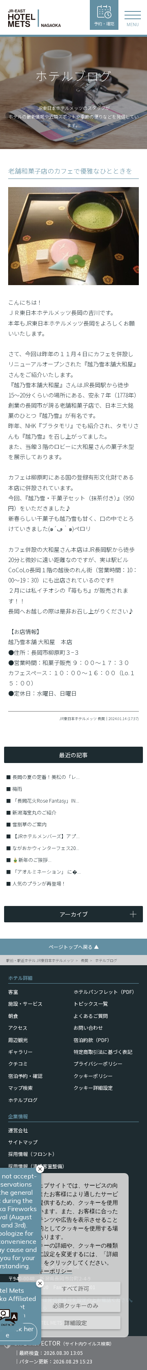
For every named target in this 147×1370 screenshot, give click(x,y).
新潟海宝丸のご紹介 (34, 812)
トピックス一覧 (91, 1003)
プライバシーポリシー (98, 1063)
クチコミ (18, 1063)
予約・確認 (104, 23)
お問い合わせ (88, 1027)
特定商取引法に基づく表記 (103, 1051)
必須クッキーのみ (75, 1305)
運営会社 (18, 1130)
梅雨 (17, 788)
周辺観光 (18, 1039)
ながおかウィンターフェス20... (45, 847)
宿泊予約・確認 (25, 1075)
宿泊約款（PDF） (93, 1039)
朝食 (13, 1015)
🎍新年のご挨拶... (31, 859)
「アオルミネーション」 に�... (46, 871)
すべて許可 (75, 1288)
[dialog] (73, 1255)
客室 (13, 991)
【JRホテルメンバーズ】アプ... (46, 835)
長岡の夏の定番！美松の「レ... (46, 776)
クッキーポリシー (93, 1075)
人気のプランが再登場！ (39, 883)
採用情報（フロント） (32, 1153)
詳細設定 (75, 1323)
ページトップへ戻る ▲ (74, 946)
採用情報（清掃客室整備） (37, 1165)
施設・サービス (25, 1003)
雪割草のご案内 (29, 824)
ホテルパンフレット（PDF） (105, 991)
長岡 (84, 960)
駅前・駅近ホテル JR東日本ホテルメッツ (40, 960)
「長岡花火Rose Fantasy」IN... (45, 800)
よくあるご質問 (91, 1015)
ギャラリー (20, 1051)
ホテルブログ (106, 960)
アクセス (17, 1027)
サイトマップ (23, 1141)
